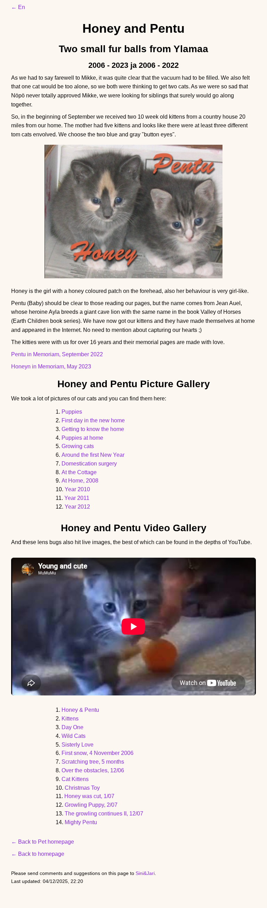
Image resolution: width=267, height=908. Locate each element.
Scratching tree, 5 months (93, 762)
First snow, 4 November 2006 (98, 753)
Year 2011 (76, 498)
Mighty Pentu (81, 822)
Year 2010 (77, 489)
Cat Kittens (75, 779)
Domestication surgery (89, 464)
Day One (72, 727)
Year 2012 (77, 507)
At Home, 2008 (80, 481)
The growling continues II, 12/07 (104, 814)
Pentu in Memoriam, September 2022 (57, 354)
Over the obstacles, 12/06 (93, 770)
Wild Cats (74, 736)
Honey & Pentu (80, 710)
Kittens (70, 719)
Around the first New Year (93, 455)
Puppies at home (82, 438)
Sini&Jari (145, 873)
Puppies (72, 412)
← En (18, 7)
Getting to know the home (93, 429)
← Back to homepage (37, 854)
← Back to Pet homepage (42, 842)
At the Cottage (79, 472)
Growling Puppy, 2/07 (91, 805)
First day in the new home (93, 420)
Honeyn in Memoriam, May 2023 (51, 366)
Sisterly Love (78, 745)
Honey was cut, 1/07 (89, 796)
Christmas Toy (82, 788)
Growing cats (78, 446)
